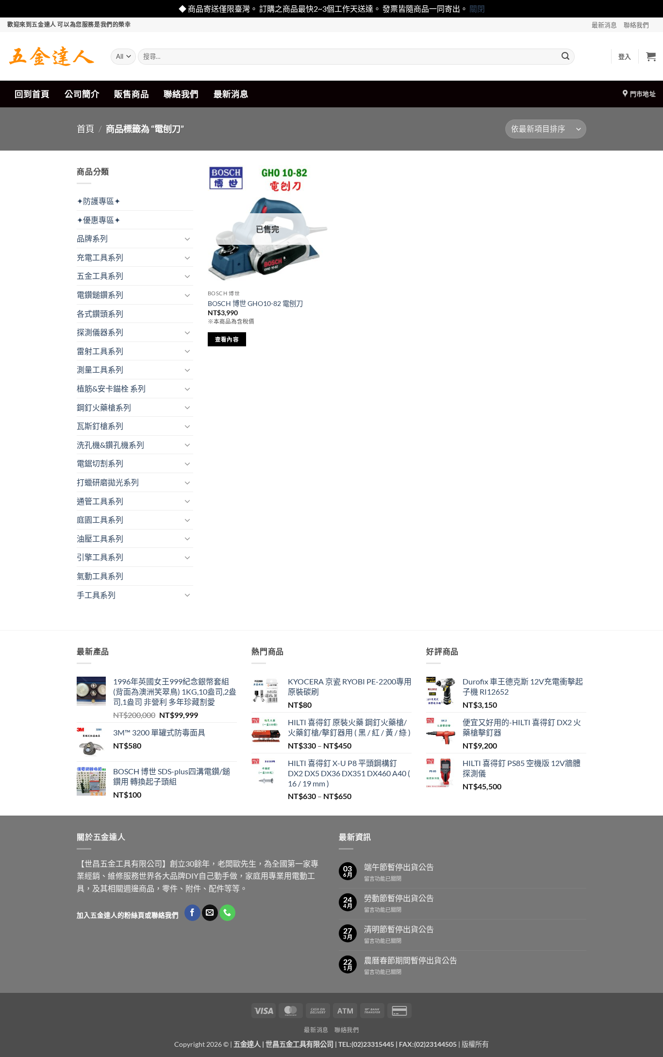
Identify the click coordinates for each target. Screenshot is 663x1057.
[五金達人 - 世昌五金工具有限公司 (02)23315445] (51, 56)
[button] (624, 56)
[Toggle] (187, 238)
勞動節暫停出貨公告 (399, 898)
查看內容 (227, 339)
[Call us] (227, 912)
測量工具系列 (100, 369)
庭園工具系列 (100, 519)
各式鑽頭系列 (100, 313)
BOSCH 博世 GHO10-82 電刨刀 (255, 303)
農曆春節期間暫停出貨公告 (410, 960)
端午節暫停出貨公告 (399, 866)
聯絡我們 (636, 25)
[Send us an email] (210, 912)
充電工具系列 (100, 257)
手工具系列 (96, 594)
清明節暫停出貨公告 (399, 929)
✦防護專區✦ (98, 200)
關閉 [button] (477, 8)
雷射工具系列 (100, 351)
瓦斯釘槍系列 (100, 425)
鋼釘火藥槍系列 (104, 407)
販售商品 (131, 94)
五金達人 (247, 1044)
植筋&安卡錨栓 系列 (111, 388)
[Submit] (565, 56)
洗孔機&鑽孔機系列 (110, 444)
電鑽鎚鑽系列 (100, 294)
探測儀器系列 (100, 332)
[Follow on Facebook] (192, 912)
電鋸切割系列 (100, 463)
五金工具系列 (100, 275)
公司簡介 (82, 94)
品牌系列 (92, 238)
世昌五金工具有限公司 (299, 1044)
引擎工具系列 (100, 557)
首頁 (85, 128)
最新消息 (604, 25)
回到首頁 (32, 94)
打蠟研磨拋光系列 (108, 482)
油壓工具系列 (100, 538)
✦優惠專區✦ (98, 219)
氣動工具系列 (100, 575)
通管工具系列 (100, 501)
